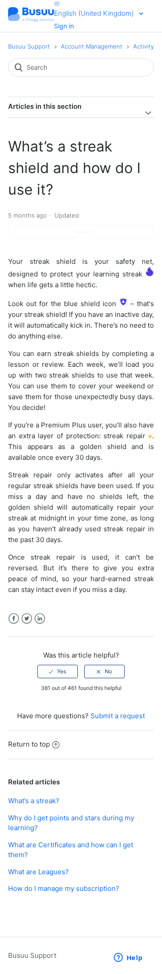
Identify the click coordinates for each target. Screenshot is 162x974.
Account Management (91, 46)
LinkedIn (39, 618)
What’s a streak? (33, 800)
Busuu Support (29, 46)
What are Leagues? (38, 871)
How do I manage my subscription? (63, 888)
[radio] (57, 671)
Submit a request (117, 716)
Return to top (29, 744)
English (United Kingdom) (94, 13)
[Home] (31, 20)
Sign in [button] (64, 26)
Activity (143, 46)
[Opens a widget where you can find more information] (128, 958)
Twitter (26, 618)
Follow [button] (81, 231)
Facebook (13, 618)
